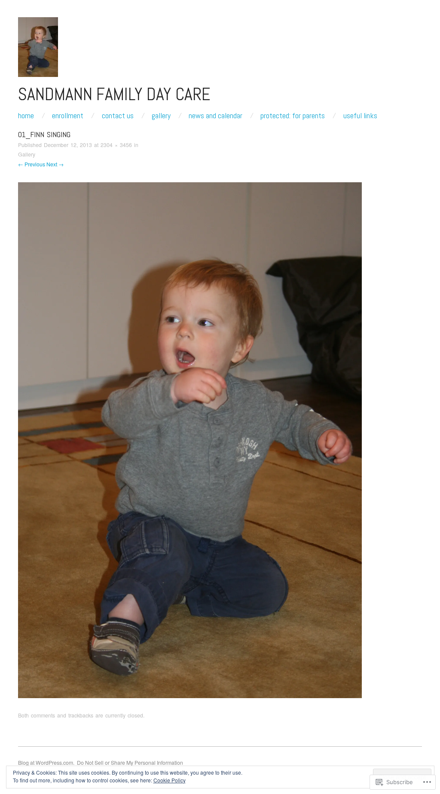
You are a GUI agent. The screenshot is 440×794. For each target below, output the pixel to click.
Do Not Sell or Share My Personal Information (130, 762)
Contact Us (118, 116)
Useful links (360, 116)
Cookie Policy (169, 780)
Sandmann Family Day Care (114, 94)
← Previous (31, 164)
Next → (55, 164)
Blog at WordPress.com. (46, 762)
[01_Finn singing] (190, 439)
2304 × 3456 (116, 145)
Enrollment (67, 116)
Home (26, 116)
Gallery (161, 116)
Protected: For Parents (292, 116)
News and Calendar (215, 116)
